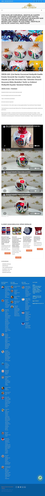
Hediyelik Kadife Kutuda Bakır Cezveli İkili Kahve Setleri (28, 325)
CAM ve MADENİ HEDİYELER (7, 267)
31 (31, 31)
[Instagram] (42, 1)
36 (36, 31)
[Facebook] (33, 1)
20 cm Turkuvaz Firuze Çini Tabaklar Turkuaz (7, 365)
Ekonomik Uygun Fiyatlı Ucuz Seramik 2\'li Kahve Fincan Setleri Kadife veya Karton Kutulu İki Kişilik (8, 402)
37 (37, 31)
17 (18, 31)
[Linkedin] (37, 1)
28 (28, 31)
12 (13, 31)
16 (17, 31)
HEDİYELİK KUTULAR (6, 270)
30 (30, 31)
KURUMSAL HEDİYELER (6, 264)
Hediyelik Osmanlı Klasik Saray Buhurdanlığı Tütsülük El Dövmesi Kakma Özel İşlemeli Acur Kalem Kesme (17, 311)
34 (34, 31)
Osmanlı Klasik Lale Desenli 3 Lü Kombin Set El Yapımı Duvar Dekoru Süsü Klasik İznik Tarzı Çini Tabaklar (8, 355)
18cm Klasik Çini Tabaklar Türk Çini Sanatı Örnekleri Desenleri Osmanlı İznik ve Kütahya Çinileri (28, 291)
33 (33, 31)
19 (20, 31)
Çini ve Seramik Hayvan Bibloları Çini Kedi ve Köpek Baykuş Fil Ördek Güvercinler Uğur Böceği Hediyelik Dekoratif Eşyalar (7, 341)
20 (21, 31)
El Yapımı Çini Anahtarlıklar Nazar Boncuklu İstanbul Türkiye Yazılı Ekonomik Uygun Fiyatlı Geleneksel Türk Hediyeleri (8, 472)
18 (19, 31)
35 (35, 31)
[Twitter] (35, 1)
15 (16, 31)
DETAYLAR (8, 253)
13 (14, 31)
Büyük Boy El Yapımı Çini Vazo (7, 393)
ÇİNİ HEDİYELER (5, 265)
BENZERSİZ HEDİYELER (6, 272)
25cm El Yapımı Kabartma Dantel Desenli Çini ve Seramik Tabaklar (7, 303)
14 (15, 31)
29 (29, 31)
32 (32, 31)
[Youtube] (40, 1)
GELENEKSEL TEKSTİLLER (7, 269)
